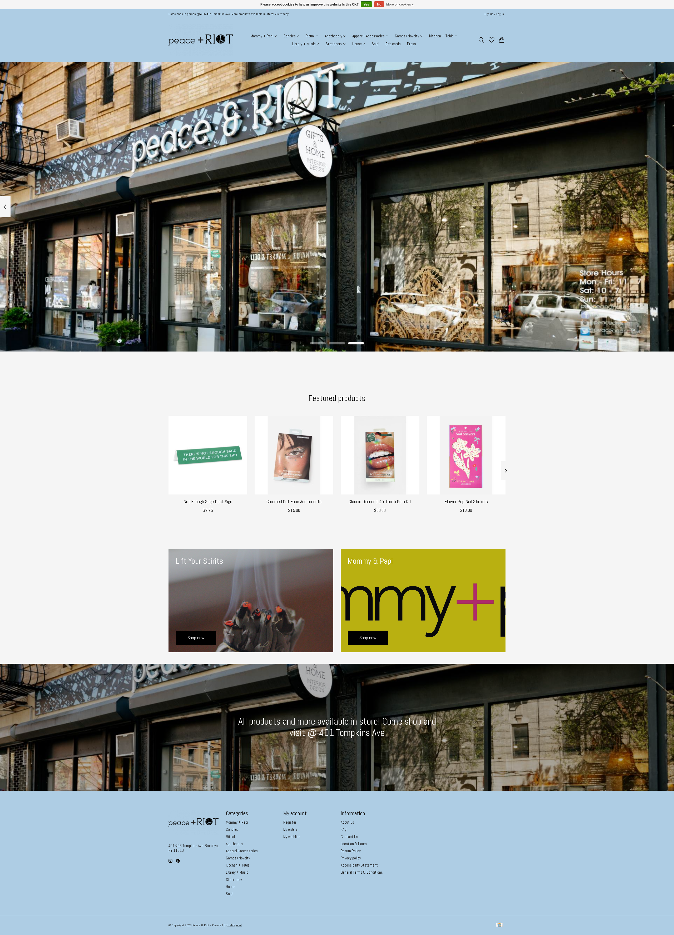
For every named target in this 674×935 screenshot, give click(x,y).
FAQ (343, 829)
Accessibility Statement (359, 865)
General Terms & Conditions (362, 872)
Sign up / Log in (494, 14)
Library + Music (237, 872)
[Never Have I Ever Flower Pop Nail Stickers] (466, 455)
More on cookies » (400, 4)
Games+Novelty (238, 858)
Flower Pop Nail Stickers (466, 501)
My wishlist (291, 836)
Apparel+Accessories (242, 851)
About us (347, 822)
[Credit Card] (499, 925)
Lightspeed (234, 925)
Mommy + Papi (237, 822)
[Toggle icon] (481, 40)
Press (411, 44)
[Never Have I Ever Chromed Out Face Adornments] (294, 455)
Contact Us (349, 836)
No (379, 4)
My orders (290, 829)
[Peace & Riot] (200, 40)
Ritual (230, 836)
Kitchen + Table (238, 865)
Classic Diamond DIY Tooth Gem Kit (380, 501)
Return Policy (351, 851)
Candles (232, 829)
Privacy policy (351, 858)
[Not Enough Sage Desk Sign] (207, 455)
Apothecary (234, 844)
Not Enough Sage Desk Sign (208, 501)
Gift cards (393, 44)
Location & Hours (354, 844)
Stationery (234, 879)
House (230, 886)
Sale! (375, 44)
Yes (366, 4)
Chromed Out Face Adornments (293, 501)
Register (289, 822)
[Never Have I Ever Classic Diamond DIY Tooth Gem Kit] (380, 455)
